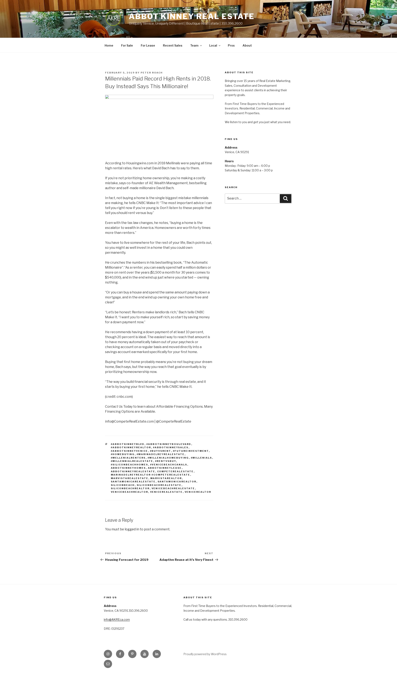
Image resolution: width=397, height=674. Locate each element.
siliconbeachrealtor (130, 488)
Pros (231, 45)
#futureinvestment (191, 450)
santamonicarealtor (177, 481)
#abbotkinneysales (171, 447)
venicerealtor (198, 491)
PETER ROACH (152, 72)
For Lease (148, 45)
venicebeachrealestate (173, 488)
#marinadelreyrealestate (161, 454)
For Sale (127, 45)
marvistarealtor (166, 478)
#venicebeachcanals (168, 464)
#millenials (201, 457)
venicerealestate (166, 491)
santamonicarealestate (133, 481)
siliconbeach (123, 485)
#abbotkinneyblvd (128, 444)
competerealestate (175, 471)
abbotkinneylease (165, 467)
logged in (132, 529)
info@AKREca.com (117, 619)
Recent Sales (172, 45)
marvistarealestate (129, 478)
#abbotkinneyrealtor (131, 447)
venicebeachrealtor (129, 491)
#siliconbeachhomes (129, 464)
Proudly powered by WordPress (205, 654)
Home (109, 45)
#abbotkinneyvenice (129, 450)
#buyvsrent (160, 450)
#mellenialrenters (128, 457)
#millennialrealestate (132, 461)
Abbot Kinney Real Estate (192, 16)
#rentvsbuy (165, 461)
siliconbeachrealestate (159, 485)
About (247, 45)
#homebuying (123, 454)
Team (194, 45)
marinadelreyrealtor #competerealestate (150, 474)
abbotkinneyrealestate (133, 471)
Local (213, 45)
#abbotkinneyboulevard (168, 444)
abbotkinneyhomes (128, 467)
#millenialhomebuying (168, 457)
